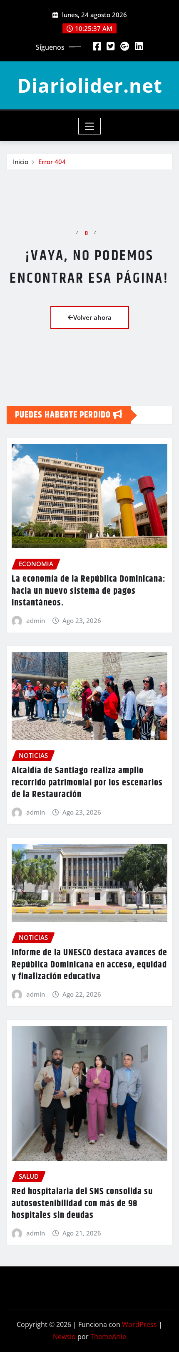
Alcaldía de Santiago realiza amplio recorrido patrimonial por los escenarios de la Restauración (87, 783)
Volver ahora (92, 317)
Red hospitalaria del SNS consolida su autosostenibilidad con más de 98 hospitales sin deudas (82, 1204)
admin (35, 620)
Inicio (20, 161)
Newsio (64, 1336)
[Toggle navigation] (89, 126)
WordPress (139, 1324)
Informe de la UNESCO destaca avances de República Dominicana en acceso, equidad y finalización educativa (89, 965)
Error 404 (52, 161)
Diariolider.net (89, 85)
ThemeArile (108, 1336)
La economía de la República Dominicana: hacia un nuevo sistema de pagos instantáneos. (89, 591)
